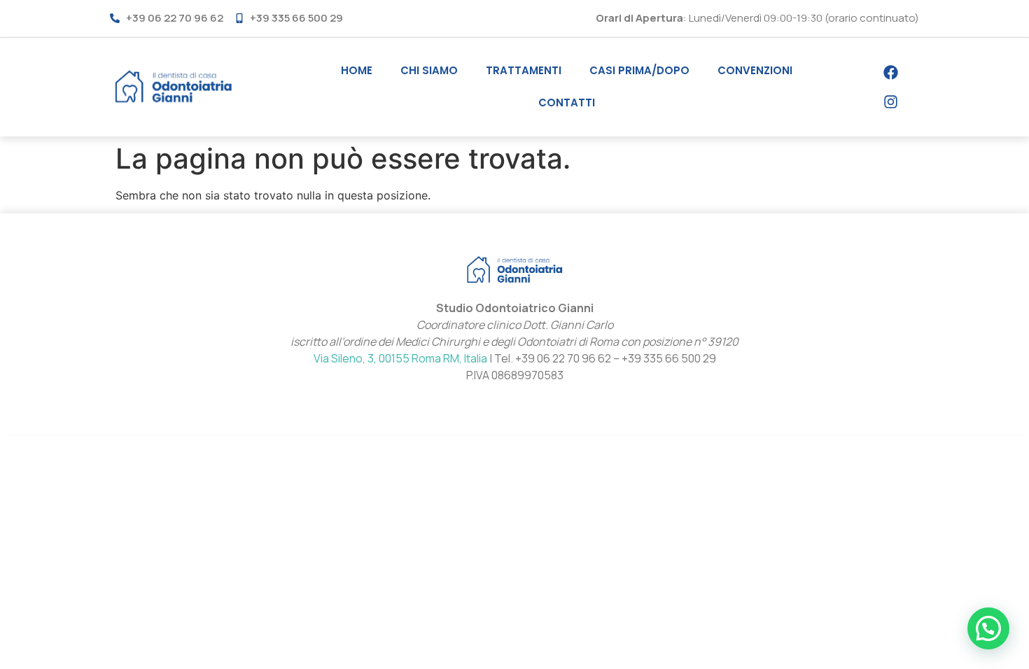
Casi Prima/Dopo (639, 70)
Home (356, 70)
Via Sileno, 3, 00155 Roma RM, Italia (400, 358)
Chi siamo (429, 70)
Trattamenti (523, 70)
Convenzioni (755, 70)
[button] (988, 628)
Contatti (566, 102)
